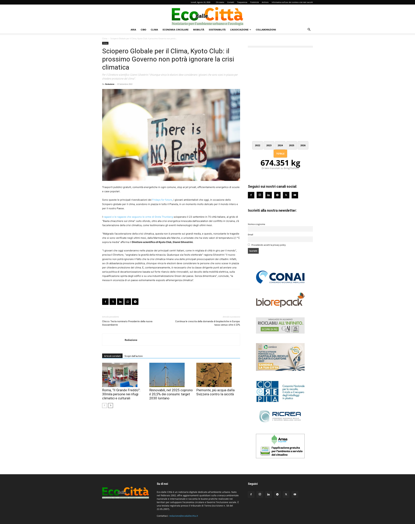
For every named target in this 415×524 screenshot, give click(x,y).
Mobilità (198, 29)
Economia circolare (176, 29)
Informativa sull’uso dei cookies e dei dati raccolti (292, 2)
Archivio (265, 2)
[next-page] (110, 405)
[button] (309, 29)
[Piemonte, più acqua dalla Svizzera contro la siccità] (218, 375)
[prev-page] (104, 405)
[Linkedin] (120, 301)
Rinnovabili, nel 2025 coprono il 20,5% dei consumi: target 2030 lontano (171, 394)
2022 (257, 145)
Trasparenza (242, 2)
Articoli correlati (112, 356)
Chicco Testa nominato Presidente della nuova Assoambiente (127, 323)
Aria (133, 29)
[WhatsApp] (127, 301)
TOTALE (280, 153)
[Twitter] (286, 195)
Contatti (230, 2)
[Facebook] (105, 301)
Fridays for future (162, 199)
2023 (269, 145)
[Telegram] (135, 301)
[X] (113, 301)
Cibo (143, 29)
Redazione (109, 84)
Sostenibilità (217, 29)
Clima (154, 29)
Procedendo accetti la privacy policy (268, 245)
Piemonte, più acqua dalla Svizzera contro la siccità (215, 392)
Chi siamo (220, 2)
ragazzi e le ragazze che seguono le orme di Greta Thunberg (138, 216)
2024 (280, 145)
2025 (291, 145)
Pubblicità (254, 2)
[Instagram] (260, 195)
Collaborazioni (266, 29)
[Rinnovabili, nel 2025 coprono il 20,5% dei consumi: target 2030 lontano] (171, 375)
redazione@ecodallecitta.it (183, 515)
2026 (303, 145)
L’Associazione (239, 29)
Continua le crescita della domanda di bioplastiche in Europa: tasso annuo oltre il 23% (207, 323)
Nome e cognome (256, 224)
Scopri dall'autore (133, 356)
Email (250, 234)
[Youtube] (295, 195)
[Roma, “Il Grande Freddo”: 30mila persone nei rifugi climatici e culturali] (124, 375)
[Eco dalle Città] (207, 15)
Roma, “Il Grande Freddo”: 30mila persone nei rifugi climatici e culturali (121, 394)
